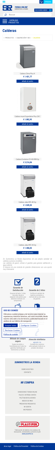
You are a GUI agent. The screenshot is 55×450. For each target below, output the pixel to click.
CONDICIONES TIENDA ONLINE (27, 392)
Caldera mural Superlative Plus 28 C (27, 116)
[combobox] (30, 15)
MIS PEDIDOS (27, 410)
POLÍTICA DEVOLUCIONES (27, 398)
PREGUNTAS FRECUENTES (27, 404)
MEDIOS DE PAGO (27, 401)
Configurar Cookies (28, 325)
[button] (11, 21)
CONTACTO (27, 372)
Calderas (36, 38)
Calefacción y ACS (23, 38)
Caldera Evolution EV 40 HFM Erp (27, 159)
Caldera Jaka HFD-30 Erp (27, 245)
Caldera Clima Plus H (27, 74)
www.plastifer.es (27, 434)
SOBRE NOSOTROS (27, 369)
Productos (9, 38)
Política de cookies (11, 334)
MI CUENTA (27, 407)
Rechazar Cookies (12, 330)
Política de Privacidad (21, 446)
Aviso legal (7, 446)
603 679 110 (37, 342)
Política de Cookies (37, 446)
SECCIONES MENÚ (41, 10)
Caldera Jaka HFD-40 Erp (27, 202)
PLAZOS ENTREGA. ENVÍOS (27, 395)
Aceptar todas (10, 325)
